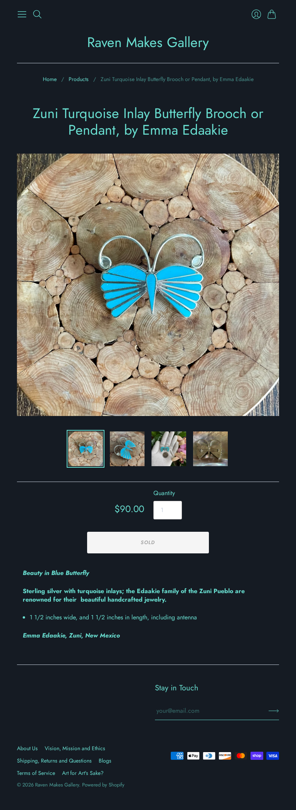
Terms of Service (36, 773)
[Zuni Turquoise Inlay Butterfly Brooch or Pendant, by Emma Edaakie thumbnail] (85, 448)
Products (79, 79)
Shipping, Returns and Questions (54, 760)
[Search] (37, 14)
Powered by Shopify (103, 784)
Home (50, 79)
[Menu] (22, 14)
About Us (27, 748)
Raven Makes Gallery (148, 42)
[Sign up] (274, 711)
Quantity (164, 493)
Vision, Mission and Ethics (75, 748)
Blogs (105, 760)
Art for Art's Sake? (83, 773)
